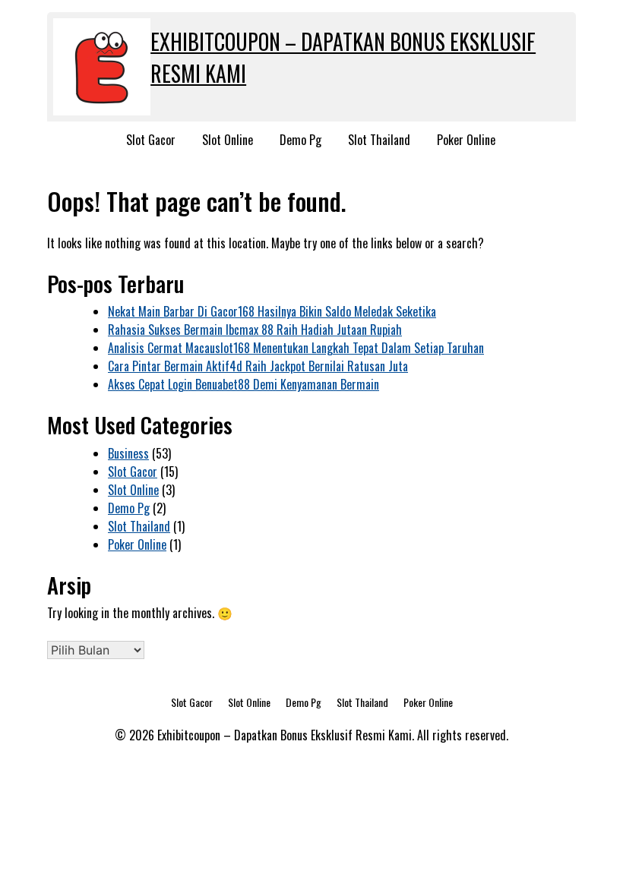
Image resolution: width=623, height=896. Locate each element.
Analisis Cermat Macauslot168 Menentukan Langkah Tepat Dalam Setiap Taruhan (296, 348)
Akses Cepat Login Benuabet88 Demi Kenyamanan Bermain (243, 384)
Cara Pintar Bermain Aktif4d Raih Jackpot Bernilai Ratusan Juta (258, 366)
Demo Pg (300, 140)
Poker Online (466, 140)
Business (128, 453)
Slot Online (227, 140)
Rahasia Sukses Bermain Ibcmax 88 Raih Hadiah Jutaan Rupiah (255, 329)
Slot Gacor (151, 140)
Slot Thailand (379, 140)
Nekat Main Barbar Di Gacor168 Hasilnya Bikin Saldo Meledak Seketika (272, 311)
